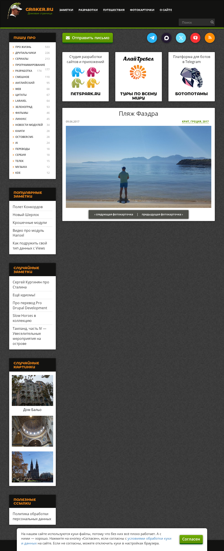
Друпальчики (25, 53)
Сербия (20, 155)
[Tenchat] (195, 38)
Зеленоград (23, 107)
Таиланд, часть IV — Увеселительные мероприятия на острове (29, 336)
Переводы (22, 149)
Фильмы (21, 113)
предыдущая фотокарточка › (162, 214)
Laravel (21, 101)
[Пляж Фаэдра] (139, 166)
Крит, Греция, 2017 (195, 121)
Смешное (22, 77)
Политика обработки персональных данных (32, 516)
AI (16, 143)
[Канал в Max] (166, 38)
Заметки (66, 10)
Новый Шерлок (26, 214)
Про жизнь (23, 47)
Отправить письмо (89, 37)
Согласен (191, 539)
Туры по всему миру (138, 96)
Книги (20, 131)
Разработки (88, 10)
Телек (19, 161)
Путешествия (114, 10)
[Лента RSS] (210, 38)
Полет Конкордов (28, 206)
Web (18, 89)
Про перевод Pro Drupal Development (30, 305)
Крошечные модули (30, 222)
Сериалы (21, 59)
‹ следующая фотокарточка (113, 214)
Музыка (21, 167)
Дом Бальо (32, 409)
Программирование (30, 65)
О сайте (166, 10)
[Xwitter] (181, 38)
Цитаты (21, 95)
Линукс (21, 119)
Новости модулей (29, 125)
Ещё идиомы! (24, 295)
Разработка (23, 71)
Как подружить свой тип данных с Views (30, 246)
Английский (25, 83)
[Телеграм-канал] (152, 38)
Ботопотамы (191, 93)
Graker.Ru (39, 9)
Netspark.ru (85, 93)
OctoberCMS (24, 137)
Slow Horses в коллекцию (24, 318)
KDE (18, 173)
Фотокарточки (142, 10)
